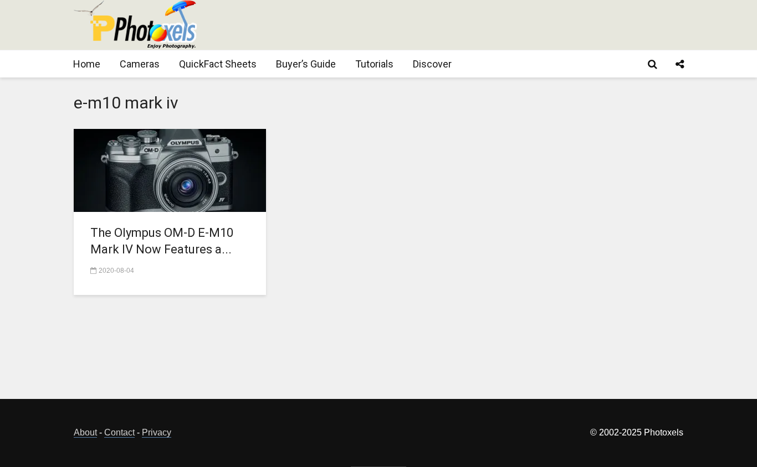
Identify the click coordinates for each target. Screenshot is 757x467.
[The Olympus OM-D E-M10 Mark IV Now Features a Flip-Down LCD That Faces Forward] (170, 170)
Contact (119, 432)
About (85, 432)
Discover (432, 64)
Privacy (156, 432)
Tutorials (374, 64)
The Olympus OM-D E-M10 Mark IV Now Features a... (161, 241)
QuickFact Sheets (218, 64)
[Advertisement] (481, 25)
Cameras (140, 64)
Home (86, 64)
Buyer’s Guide (306, 64)
